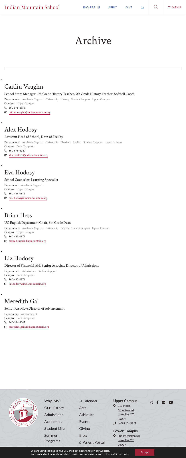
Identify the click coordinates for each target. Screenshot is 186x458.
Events (84, 421)
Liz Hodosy (18, 258)
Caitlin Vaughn (23, 86)
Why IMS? (52, 401)
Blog (83, 435)
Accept (145, 452)
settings (123, 453)
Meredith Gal (21, 301)
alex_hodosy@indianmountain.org (28, 155)
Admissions (53, 414)
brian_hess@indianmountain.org (27, 241)
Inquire (89, 7)
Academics (53, 421)
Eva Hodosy (19, 172)
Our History (54, 407)
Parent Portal (94, 442)
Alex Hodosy (20, 129)
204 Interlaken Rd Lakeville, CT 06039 (129, 440)
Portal (142, 7)
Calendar (90, 401)
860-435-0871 (127, 423)
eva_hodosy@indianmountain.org (28, 198)
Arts (82, 407)
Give (129, 7)
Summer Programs (52, 438)
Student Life (54, 428)
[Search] (155, 7)
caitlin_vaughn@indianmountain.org (29, 112)
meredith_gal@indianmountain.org (29, 327)
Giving (84, 428)
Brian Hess (18, 215)
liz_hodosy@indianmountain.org (27, 284)
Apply (112, 7)
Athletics (86, 414)
